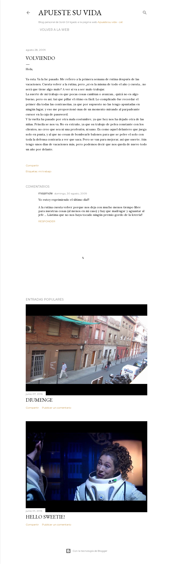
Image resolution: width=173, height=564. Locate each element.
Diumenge (39, 400)
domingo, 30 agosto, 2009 (70, 193)
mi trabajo (44, 171)
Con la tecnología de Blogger (90, 550)
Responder (46, 221)
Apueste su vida (70, 12)
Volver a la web (54, 30)
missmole (45, 193)
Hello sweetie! (45, 516)
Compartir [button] (32, 165)
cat (121, 22)
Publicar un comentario (56, 407)
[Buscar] (144, 12)
